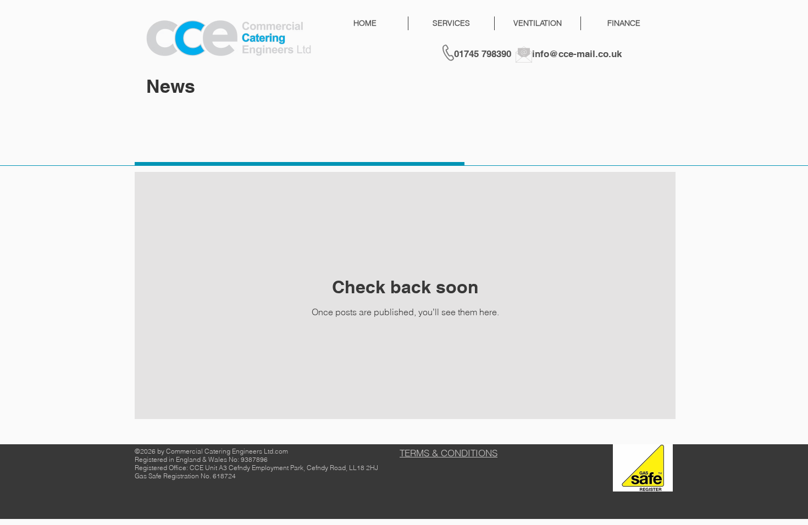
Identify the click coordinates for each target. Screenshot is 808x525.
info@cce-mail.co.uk (577, 53)
